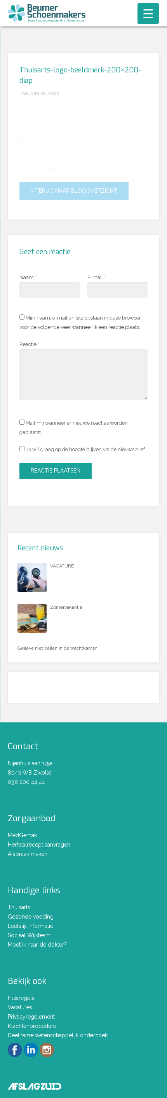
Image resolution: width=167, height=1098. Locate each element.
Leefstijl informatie (30, 926)
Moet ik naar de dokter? (37, 945)
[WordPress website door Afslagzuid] (34, 1085)
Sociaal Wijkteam (29, 935)
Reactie (29, 344)
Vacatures (20, 1007)
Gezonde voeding (31, 917)
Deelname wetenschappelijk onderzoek (58, 1035)
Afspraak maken (27, 854)
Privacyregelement (31, 1017)
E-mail (96, 277)
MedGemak (22, 835)
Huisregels (21, 998)
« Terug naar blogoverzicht (74, 191)
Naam (28, 277)
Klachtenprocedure (32, 1026)
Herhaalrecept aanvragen (39, 845)
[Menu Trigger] (148, 13)
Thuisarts (19, 907)
